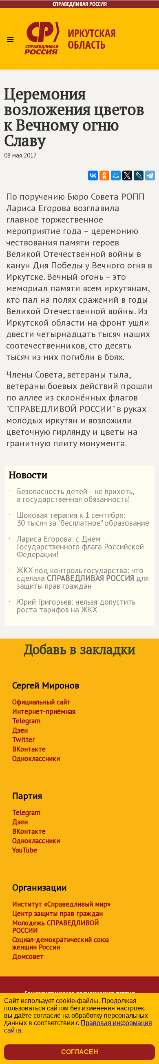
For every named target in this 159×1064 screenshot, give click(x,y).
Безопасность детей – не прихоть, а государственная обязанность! (71, 496)
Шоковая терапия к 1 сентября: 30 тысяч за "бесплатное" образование (79, 519)
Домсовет (28, 956)
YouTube (24, 850)
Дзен (20, 730)
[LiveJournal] (139, 175)
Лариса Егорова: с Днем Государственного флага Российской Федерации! (76, 547)
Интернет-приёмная (43, 711)
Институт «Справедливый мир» (61, 904)
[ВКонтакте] (93, 175)
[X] (127, 175)
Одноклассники (36, 758)
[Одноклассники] (104, 175)
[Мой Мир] (116, 175)
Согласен (79, 1051)
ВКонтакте (29, 749)
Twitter (23, 739)
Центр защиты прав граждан (57, 913)
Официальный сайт (41, 702)
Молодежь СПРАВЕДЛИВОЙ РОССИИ (55, 926)
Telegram (26, 720)
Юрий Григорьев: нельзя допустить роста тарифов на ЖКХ (72, 606)
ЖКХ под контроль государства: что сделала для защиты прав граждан (79, 579)
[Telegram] (150, 175)
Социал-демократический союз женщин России (60, 943)
